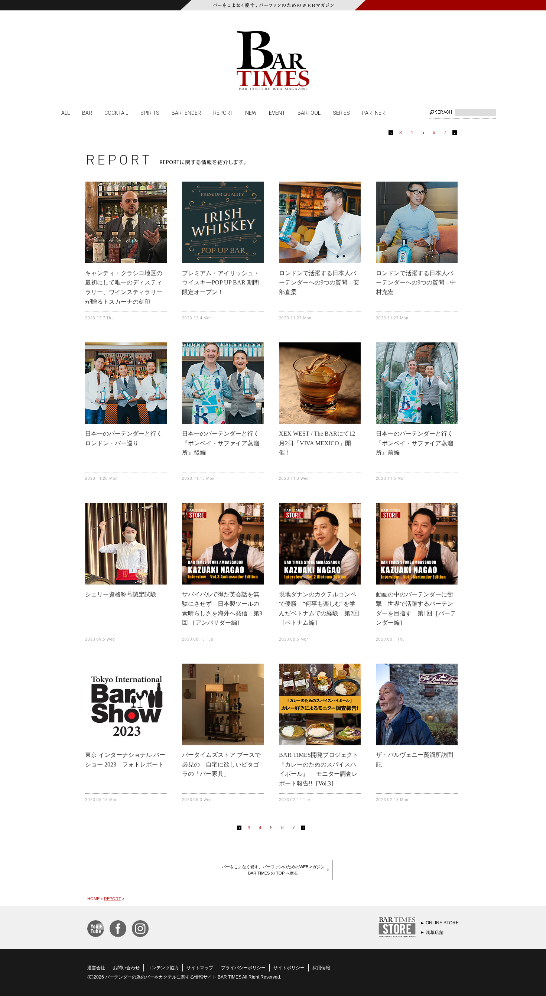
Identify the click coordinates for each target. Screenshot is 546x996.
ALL (65, 112)
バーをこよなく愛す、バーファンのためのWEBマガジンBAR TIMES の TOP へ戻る (273, 870)
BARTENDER (186, 112)
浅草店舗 (434, 932)
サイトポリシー (289, 967)
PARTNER (373, 112)
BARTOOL (309, 112)
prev (392, 134)
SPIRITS (149, 112)
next (456, 134)
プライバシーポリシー (243, 967)
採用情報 (321, 967)
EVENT (277, 112)
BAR (87, 112)
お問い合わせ (126, 967)
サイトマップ (199, 967)
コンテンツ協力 (163, 967)
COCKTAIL (116, 112)
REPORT (223, 112)
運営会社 (96, 967)
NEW (251, 112)
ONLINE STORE (442, 922)
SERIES (341, 112)
